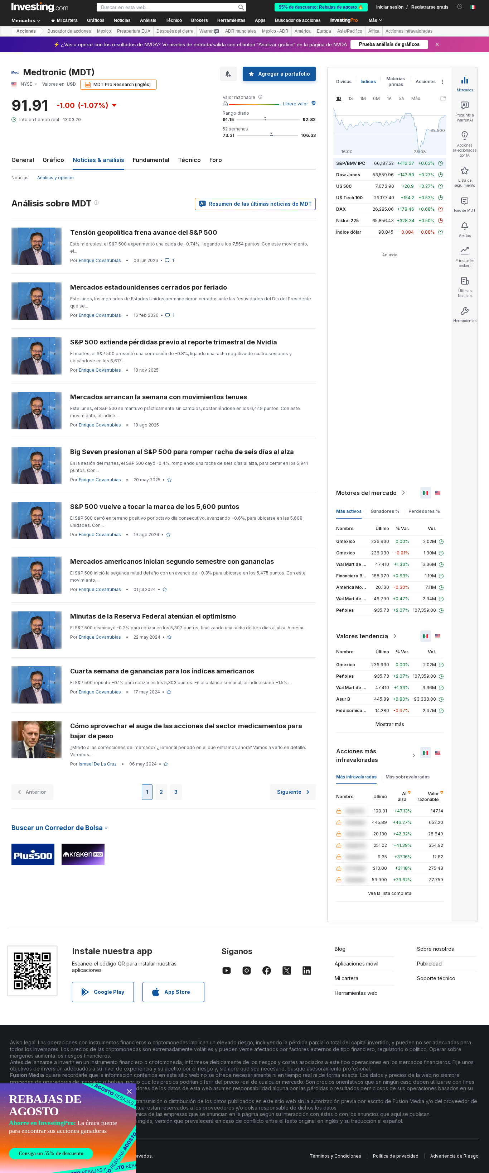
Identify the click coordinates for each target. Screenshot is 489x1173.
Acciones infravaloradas (409, 31)
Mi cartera (346, 978)
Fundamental (151, 159)
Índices (368, 81)
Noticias (20, 177)
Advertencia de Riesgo (454, 1156)
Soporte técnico (436, 978)
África (373, 31)
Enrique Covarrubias (100, 260)
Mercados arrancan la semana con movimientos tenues (158, 397)
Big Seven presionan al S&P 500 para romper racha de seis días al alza (182, 452)
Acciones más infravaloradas (357, 755)
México (104, 31)
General (22, 159)
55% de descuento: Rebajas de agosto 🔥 (321, 7)
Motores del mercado (366, 492)
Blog (340, 949)
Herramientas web (356, 993)
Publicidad (429, 963)
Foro (215, 159)
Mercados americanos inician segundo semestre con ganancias (172, 561)
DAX (341, 209)
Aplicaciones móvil (356, 963)
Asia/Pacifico (349, 31)
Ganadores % (385, 511)
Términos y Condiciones (335, 1156)
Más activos (349, 511)
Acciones (26, 31)
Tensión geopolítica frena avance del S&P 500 (143, 232)
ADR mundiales (240, 31)
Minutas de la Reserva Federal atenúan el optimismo (153, 616)
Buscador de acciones (298, 20)
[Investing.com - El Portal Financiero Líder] (39, 7)
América (303, 31)
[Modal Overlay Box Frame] (68, 1128)
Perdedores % (424, 511)
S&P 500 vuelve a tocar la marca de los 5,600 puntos (154, 506)
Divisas (344, 81)
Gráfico (53, 159)
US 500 (344, 186)
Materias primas (395, 81)
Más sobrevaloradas (408, 776)
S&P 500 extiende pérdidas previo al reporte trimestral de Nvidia (173, 342)
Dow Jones (348, 174)
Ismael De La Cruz (98, 764)
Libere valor (295, 103)
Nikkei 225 (347, 220)
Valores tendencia (362, 636)
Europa (324, 31)
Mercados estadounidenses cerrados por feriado (148, 287)
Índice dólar (348, 232)
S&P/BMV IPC (350, 163)
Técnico (189, 159)
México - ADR (275, 31)
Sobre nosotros (435, 949)
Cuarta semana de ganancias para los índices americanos (162, 671)
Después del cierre (174, 31)
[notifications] (460, 6)
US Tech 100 (349, 197)
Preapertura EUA (133, 31)
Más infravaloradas (356, 776)
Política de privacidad (395, 1156)
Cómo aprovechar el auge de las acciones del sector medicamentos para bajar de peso (186, 731)
